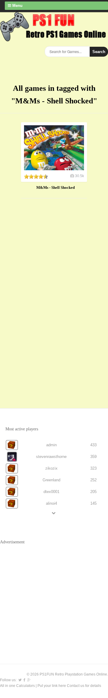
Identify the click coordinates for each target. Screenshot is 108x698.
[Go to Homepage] (54, 38)
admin (51, 445)
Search (98, 51)
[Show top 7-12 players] (54, 513)
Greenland (51, 480)
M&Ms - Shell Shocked (55, 187)
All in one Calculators (18, 686)
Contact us (75, 686)
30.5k (79, 176)
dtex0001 (51, 491)
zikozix (51, 468)
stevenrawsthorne (51, 456)
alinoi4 (51, 503)
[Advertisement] (45, 297)
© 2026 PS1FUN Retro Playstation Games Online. (67, 674)
